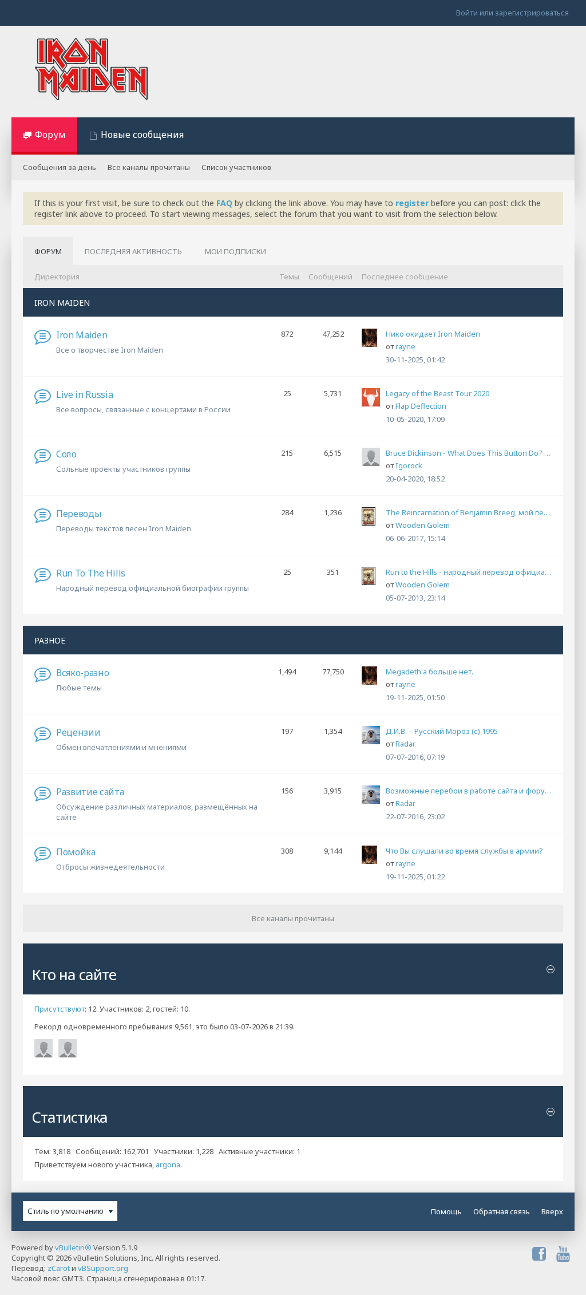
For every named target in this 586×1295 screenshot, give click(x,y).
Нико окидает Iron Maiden (433, 334)
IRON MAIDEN (62, 302)
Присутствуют (59, 1009)
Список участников (236, 167)
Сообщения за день (59, 167)
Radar (405, 744)
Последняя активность (133, 251)
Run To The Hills (90, 573)
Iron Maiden (81, 335)
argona (168, 1164)
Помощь (446, 1211)
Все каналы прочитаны (149, 167)
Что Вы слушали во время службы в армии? (464, 851)
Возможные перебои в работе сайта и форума (469, 790)
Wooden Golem (422, 525)
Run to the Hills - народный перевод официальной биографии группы (469, 572)
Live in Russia (84, 394)
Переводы (78, 513)
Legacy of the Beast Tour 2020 (437, 393)
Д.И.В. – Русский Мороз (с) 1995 (442, 731)
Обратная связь (501, 1211)
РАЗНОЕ (49, 640)
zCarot (58, 1268)
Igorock (408, 465)
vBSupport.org (103, 1268)
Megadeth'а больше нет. (429, 671)
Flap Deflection (420, 406)
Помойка (76, 852)
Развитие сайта (90, 791)
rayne (405, 346)
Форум (50, 134)
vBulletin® (73, 1247)
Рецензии (78, 732)
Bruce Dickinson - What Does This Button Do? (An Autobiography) (469, 453)
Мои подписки (235, 251)
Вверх (552, 1211)
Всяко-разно (82, 672)
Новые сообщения (142, 134)
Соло (66, 454)
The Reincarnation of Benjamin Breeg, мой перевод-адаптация (469, 512)
